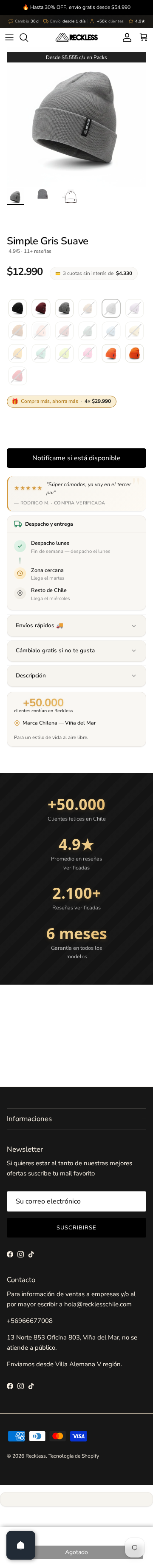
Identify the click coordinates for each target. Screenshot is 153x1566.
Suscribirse (76, 1228)
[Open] (20, 1545)
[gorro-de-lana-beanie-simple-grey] (64, 308)
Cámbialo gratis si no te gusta (55, 650)
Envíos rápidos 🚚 (39, 625)
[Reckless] (76, 37)
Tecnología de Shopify (73, 1456)
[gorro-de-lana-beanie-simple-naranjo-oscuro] (134, 353)
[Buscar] (28, 37)
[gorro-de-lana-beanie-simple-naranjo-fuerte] (111, 353)
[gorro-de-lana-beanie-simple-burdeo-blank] (41, 308)
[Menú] (9, 37)
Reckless (36, 1456)
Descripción (31, 675)
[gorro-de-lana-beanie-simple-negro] (17, 308)
